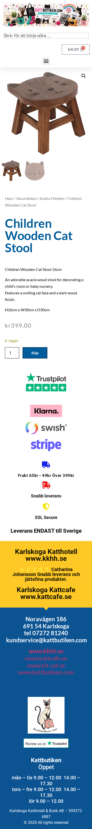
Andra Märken (52, 198)
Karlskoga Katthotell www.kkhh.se (46, 555)
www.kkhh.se (46, 651)
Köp (35, 352)
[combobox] (46, 36)
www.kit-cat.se (46, 665)
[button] (46, 61)
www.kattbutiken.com (46, 672)
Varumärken (26, 198)
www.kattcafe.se (46, 658)
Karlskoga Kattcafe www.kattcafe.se (46, 593)
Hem (9, 198)
